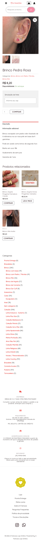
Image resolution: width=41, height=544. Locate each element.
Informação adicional (11, 128)
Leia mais (27, 201)
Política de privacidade (20, 513)
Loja (20, 495)
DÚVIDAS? (20, 453)
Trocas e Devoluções (20, 517)
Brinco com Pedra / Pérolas (25, 76)
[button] (35, 20)
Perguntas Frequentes (20, 510)
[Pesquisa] (31, 9)
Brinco (13, 76)
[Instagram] (17, 525)
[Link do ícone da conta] (34, 3)
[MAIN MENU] (6, 3)
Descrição (6, 124)
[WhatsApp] (24, 525)
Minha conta (20, 502)
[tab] (21, 124)
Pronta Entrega (20, 498)
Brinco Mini (6, 79)
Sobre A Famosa (20, 506)
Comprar (16, 112)
